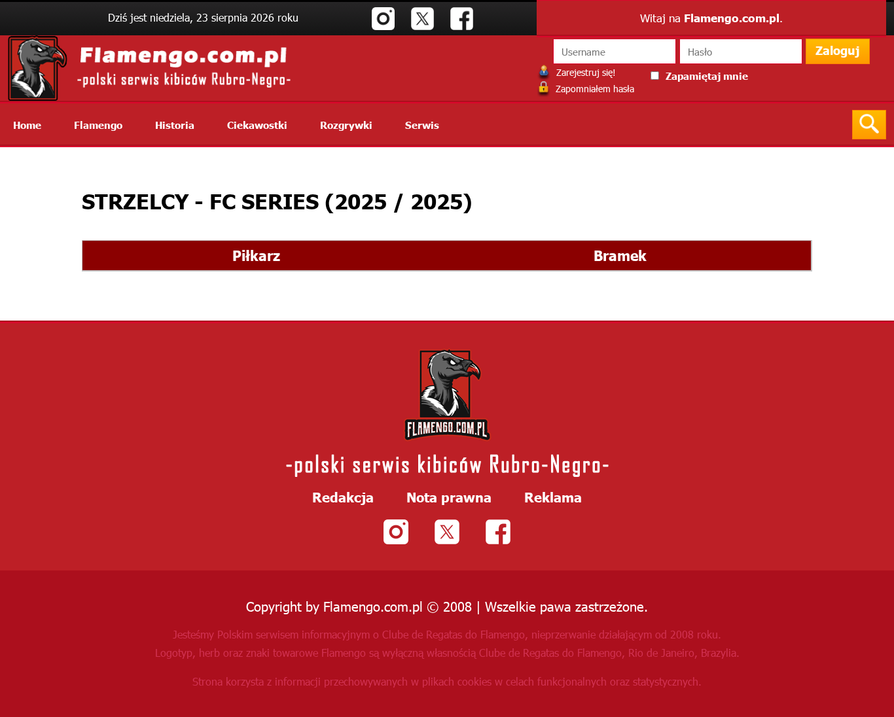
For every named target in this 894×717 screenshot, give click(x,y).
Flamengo (98, 124)
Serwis (422, 124)
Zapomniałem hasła (593, 88)
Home (27, 124)
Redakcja (343, 496)
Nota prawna (449, 496)
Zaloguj (837, 50)
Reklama (553, 496)
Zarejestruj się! (585, 72)
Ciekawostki (257, 124)
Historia (174, 124)
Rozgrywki (346, 124)
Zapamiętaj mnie (707, 75)
